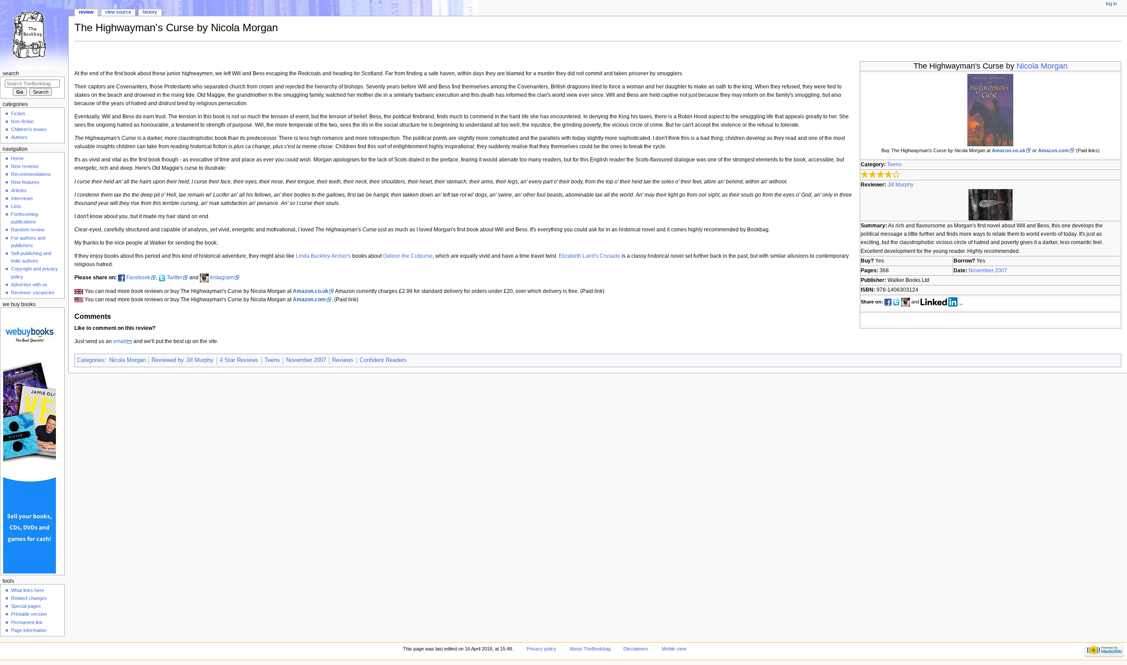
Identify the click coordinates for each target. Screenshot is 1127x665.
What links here (27, 590)
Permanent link (27, 622)
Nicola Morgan (1042, 66)
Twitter (174, 277)
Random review (27, 229)
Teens (894, 164)
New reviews (25, 166)
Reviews (343, 360)
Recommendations (31, 174)
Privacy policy (541, 648)
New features (25, 182)
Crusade (610, 256)
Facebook (138, 277)
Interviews (22, 198)
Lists (16, 206)
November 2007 (988, 270)
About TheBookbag (590, 648)
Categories (90, 360)
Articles (19, 190)
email (119, 341)
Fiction (18, 113)
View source (118, 12)
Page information (29, 630)
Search (11, 73)
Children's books (29, 129)
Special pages (26, 606)
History (150, 12)
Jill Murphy (900, 185)
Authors (19, 137)
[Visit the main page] (34, 34)
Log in (1111, 3)
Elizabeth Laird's (578, 256)
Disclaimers (635, 648)
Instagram (222, 277)
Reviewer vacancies (33, 292)
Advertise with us (29, 284)
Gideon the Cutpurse (408, 256)
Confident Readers (383, 360)
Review (86, 12)
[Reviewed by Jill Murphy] (991, 204)
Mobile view (674, 648)
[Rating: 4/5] (881, 175)
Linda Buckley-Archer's (323, 256)
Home (17, 158)
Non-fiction (22, 121)
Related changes (29, 598)
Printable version (29, 614)
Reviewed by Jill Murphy (182, 360)
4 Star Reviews (239, 360)
